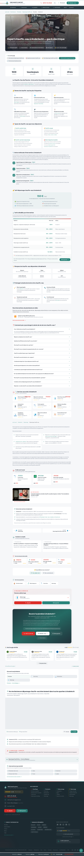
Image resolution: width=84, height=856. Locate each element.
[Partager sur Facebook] (60, 824)
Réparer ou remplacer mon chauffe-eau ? (23, 336)
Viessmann (33, 827)
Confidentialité (62, 849)
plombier (58, 300)
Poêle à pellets (72, 794)
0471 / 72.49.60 (29, 633)
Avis (41, 849)
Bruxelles (6, 824)
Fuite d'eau (46, 791)
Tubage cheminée (72, 791)
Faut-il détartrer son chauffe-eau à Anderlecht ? (24, 329)
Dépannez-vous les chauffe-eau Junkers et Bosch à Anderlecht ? (28, 385)
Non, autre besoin (49, 573)
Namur (5, 830)
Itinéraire (67, 731)
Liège (5, 832)
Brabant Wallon (7, 826)
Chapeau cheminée (73, 792)
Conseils (49, 849)
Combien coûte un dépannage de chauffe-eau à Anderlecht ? (27, 381)
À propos (30, 849)
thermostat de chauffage (50, 436)
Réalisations (36, 849)
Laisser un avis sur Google (67, 836)
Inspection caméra (60, 796)
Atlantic (33, 829)
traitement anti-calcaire (21, 441)
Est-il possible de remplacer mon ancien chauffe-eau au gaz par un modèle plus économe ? (34, 373)
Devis (65, 7)
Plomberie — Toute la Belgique (13, 683)
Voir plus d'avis (42, 663)
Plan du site (55, 849)
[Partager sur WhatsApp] (63, 824)
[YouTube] (57, 824)
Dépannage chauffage (35, 796)
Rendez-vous (73, 2)
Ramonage (57, 7)
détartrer (21, 288)
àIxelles (51, 517)
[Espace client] (72, 850)
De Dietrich (40, 829)
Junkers (52, 134)
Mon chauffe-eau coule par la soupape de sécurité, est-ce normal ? (29, 349)
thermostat (57, 113)
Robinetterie (46, 792)
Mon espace (62, 2)
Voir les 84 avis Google (9, 666)
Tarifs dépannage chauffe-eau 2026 (50, 58)
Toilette (58, 794)
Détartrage (46, 796)
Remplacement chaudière (36, 792)
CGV (68, 849)
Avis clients (42, 637)
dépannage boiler (51, 144)
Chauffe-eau (46, 794)
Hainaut (5, 828)
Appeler (29, 602)
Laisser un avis (76, 666)
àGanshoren (57, 517)
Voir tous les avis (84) (68, 834)
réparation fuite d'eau (38, 103)
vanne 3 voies (52, 143)
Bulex (49, 134)
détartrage (16, 102)
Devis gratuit (64, 259)
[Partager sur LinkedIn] (66, 824)
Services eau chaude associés (14, 60)
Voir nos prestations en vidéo (18, 320)
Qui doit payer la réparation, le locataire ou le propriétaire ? (27, 365)
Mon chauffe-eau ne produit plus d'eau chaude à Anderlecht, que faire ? (29, 377)
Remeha (45, 827)
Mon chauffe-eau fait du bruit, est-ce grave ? (24, 357)
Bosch (39, 827)
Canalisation (59, 791)
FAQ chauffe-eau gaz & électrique (67, 58)
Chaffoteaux (34, 832)
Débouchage (46, 7)
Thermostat (33, 794)
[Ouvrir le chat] (81, 850)
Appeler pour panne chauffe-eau (33, 58)
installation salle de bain (29, 84)
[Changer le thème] (55, 3)
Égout (58, 792)
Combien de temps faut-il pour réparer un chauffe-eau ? (26, 361)
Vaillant (55, 134)
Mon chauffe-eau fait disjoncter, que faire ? (23, 345)
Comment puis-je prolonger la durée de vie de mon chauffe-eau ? (28, 369)
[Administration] (78, 850)
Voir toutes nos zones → (9, 834)
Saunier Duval (48, 829)
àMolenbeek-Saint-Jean (44, 517)
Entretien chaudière (48, 146)
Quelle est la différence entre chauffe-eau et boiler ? (25, 341)
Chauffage (24, 7)
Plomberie (34, 7)
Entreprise (13, 7)
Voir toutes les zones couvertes (14, 776)
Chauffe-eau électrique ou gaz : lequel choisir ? (24, 353)
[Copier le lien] (69, 824)
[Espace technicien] (75, 850)
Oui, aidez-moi (36, 573)
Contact (71, 7)
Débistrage (71, 796)
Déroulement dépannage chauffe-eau (15, 58)
